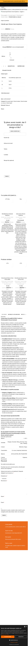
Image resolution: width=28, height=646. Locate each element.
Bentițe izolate (10, 217)
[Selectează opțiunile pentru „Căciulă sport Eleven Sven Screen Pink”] (25, 266)
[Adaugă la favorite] (12, 199)
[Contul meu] (25, 4)
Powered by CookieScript (14, 644)
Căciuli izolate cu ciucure (7, 282)
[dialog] (14, 635)
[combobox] (24, 626)
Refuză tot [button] (21, 636)
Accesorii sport (7, 218)
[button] (12, 202)
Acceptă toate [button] (7, 636)
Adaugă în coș (11, 66)
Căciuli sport (4, 281)
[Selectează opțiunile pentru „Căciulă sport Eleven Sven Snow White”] (12, 266)
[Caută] (24, 4)
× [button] (26, 626)
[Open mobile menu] (1, 4)
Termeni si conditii (14, 642)
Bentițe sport (4, 217)
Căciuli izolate (10, 281)
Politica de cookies (5, 634)
